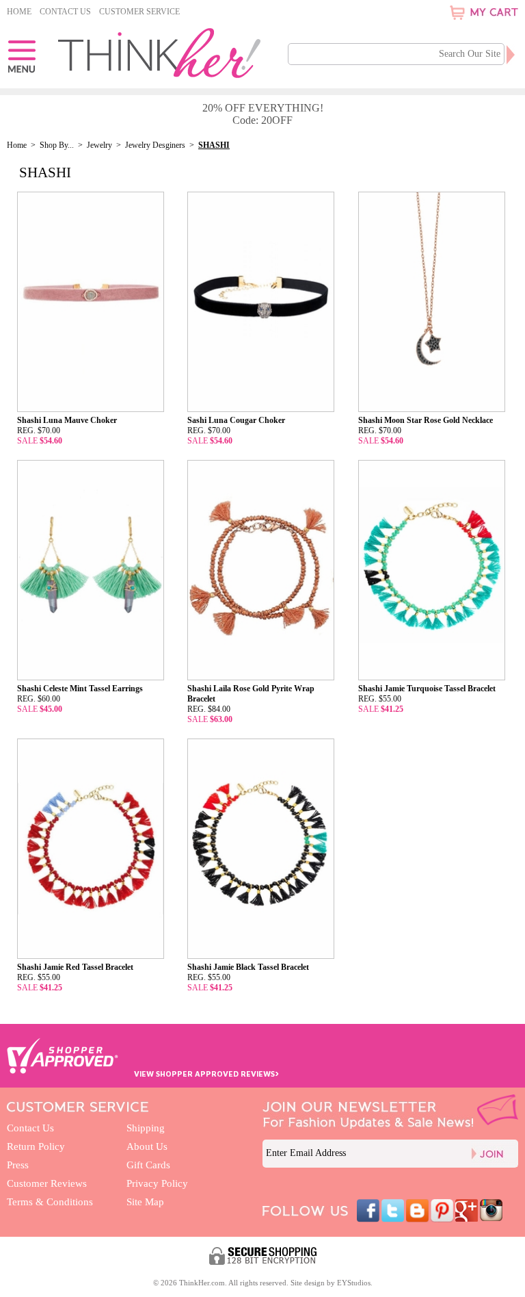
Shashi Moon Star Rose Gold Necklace (425, 420)
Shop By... (57, 145)
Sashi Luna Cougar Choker (236, 420)
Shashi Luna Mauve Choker (67, 420)
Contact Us (65, 11)
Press (18, 1164)
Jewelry (100, 145)
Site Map (145, 1201)
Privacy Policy (157, 1183)
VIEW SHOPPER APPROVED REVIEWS (206, 1073)
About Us (146, 1146)
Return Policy (36, 1146)
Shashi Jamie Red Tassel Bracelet (75, 967)
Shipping (145, 1127)
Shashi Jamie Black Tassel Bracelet (248, 967)
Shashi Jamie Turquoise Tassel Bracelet (427, 688)
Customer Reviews (47, 1183)
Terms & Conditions (50, 1201)
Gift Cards (148, 1164)
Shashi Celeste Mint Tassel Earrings (80, 688)
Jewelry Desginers (155, 145)
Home (19, 11)
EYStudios (354, 1283)
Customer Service (139, 11)
